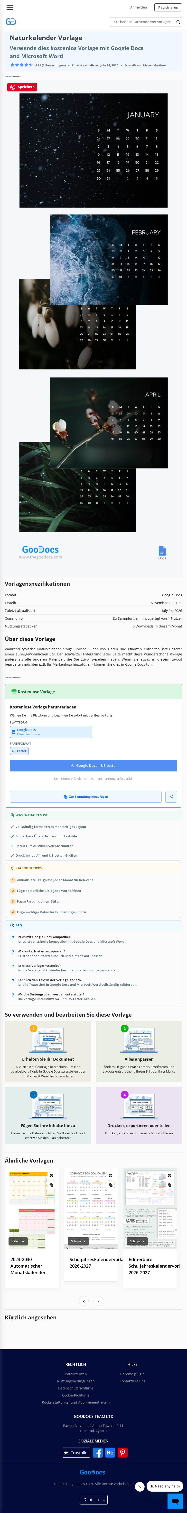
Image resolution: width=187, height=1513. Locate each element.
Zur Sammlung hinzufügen (88, 797)
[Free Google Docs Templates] (11, 22)
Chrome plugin (132, 1374)
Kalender (18, 1241)
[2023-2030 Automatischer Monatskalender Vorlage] (32, 1208)
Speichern (26, 86)
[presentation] (84, 1301)
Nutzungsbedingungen (76, 1381)
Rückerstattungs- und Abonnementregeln (76, 1402)
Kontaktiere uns (132, 1381)
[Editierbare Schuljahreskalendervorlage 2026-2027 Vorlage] (150, 1208)
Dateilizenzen (76, 1374)
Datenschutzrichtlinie (75, 1388)
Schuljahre (78, 1241)
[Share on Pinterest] (51, 1176)
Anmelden (138, 7)
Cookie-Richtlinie (75, 1395)
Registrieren (168, 7)
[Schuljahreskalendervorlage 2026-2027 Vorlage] (91, 1208)
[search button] (178, 22)
